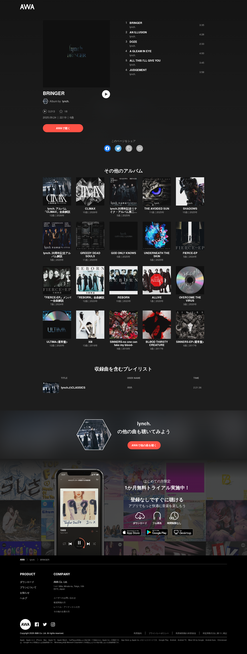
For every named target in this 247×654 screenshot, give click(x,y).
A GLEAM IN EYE (141, 51)
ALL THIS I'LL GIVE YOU (145, 60)
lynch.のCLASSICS (73, 387)
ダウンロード (27, 582)
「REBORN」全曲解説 (90, 297)
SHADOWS (190, 208)
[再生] (106, 94)
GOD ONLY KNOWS (123, 253)
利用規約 (138, 633)
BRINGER (136, 23)
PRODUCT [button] (27, 574)
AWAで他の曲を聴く (144, 445)
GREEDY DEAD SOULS (90, 254)
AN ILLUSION (138, 32)
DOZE (133, 42)
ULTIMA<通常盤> (57, 342)
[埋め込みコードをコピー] (139, 148)
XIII (90, 342)
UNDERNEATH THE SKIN (157, 254)
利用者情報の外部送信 (186, 633)
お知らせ (24, 592)
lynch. (65, 101)
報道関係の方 (60, 602)
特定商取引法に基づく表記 (215, 633)
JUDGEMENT (138, 70)
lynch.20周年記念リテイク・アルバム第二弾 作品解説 (123, 212)
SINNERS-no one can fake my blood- (123, 343)
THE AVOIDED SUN (156, 208)
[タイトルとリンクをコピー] (129, 148)
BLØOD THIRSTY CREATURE (157, 343)
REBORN (124, 297)
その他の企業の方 (62, 611)
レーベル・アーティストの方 (67, 606)
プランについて (28, 587)
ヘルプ (23, 598)
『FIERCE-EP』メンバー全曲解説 (57, 298)
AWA (129, 387)
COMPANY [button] (62, 574)
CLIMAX (90, 208)
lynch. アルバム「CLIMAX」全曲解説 (57, 210)
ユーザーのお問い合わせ (65, 597)
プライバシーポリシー (159, 633)
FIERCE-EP (190, 253)
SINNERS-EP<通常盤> (190, 342)
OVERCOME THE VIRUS (190, 298)
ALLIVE (157, 297)
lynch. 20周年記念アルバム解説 (57, 254)
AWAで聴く (63, 128)
